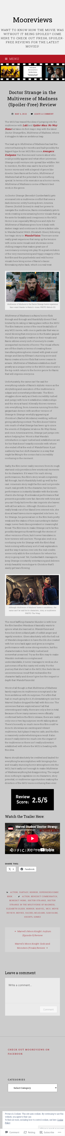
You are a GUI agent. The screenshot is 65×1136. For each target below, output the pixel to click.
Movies (20, 913)
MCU (48, 908)
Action (14, 892)
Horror (34, 892)
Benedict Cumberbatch (44, 896)
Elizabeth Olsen (15, 908)
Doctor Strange (37, 900)
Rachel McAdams (35, 913)
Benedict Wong (17, 900)
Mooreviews (32, 19)
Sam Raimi (52, 913)
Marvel (40, 908)
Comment (48, 1009)
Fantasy (23, 892)
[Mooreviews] (32, 72)
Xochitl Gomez (32, 917)
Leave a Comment (44, 114)
